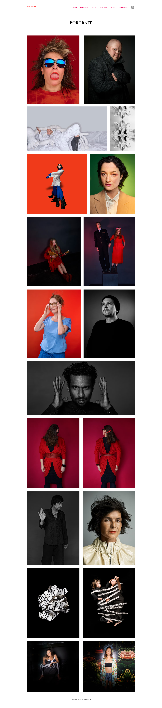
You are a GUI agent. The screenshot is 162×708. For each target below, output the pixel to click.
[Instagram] (132, 7)
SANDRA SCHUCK (33, 6)
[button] (132, 148)
